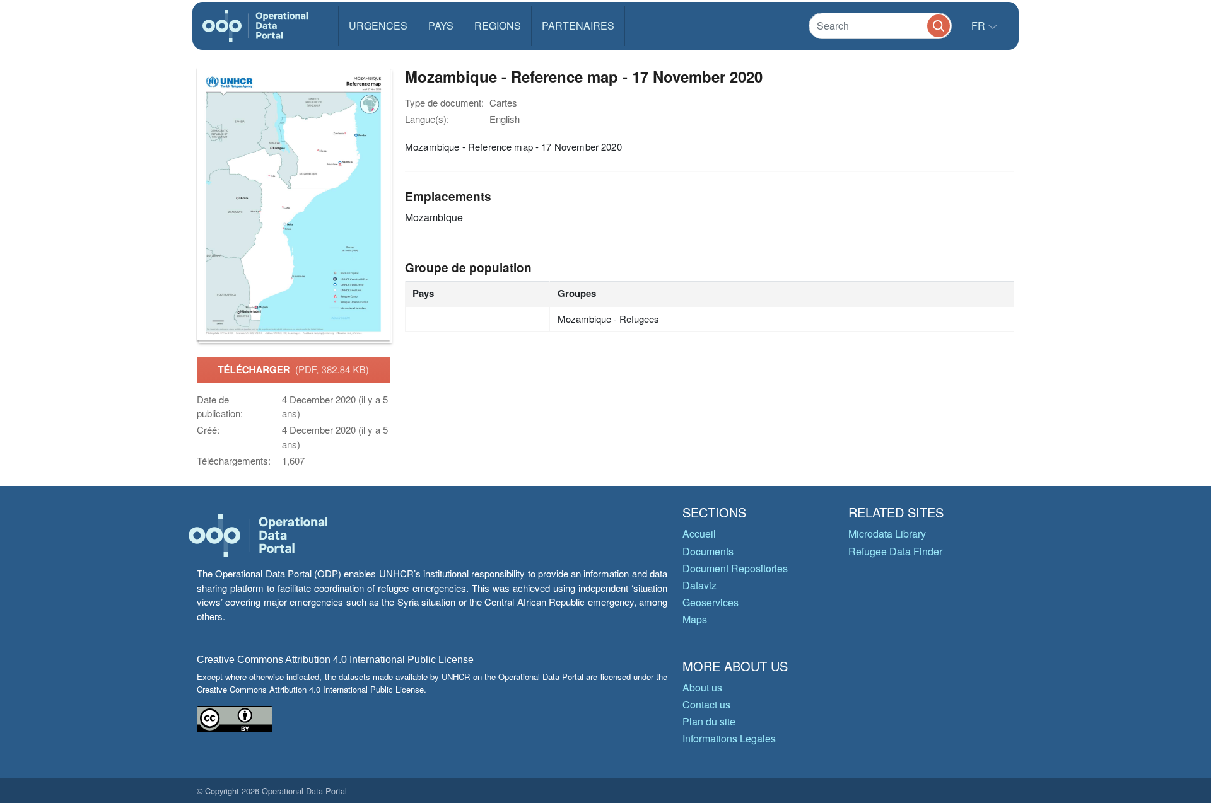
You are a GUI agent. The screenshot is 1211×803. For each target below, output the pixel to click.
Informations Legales (729, 738)
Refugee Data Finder (895, 551)
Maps (694, 619)
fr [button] (979, 25)
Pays (440, 25)
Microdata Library (887, 533)
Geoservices (710, 602)
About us (702, 687)
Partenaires (578, 25)
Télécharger (293, 369)
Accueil (699, 533)
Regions (497, 25)
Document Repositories (735, 568)
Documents (708, 551)
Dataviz (699, 585)
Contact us (706, 704)
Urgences (378, 25)
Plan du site (708, 721)
